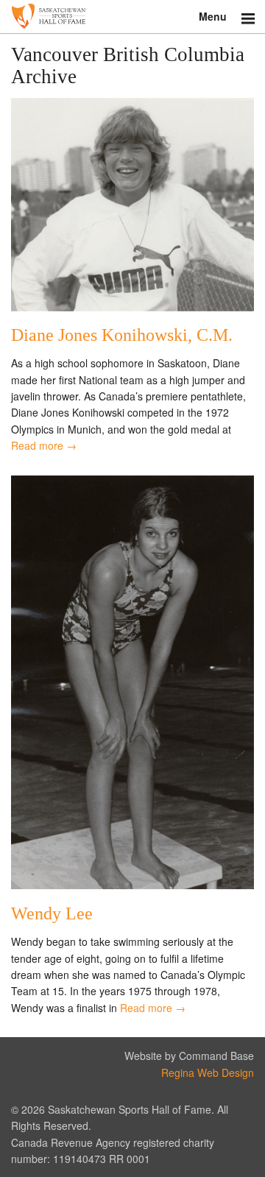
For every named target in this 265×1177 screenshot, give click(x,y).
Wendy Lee (52, 913)
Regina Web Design (207, 1072)
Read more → (44, 445)
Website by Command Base (189, 1055)
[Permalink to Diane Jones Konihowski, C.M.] (132, 307)
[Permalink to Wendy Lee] (132, 884)
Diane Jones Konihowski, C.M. (122, 334)
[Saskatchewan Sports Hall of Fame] (132, 16)
